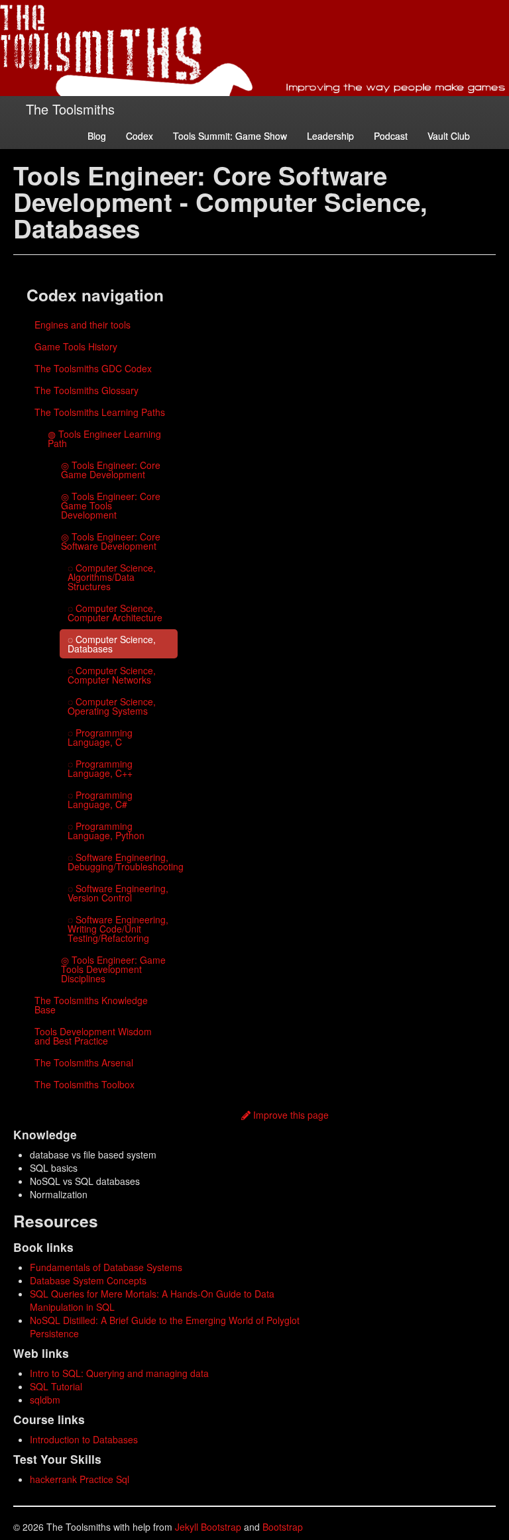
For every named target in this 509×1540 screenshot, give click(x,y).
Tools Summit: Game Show (230, 135)
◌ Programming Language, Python (106, 830)
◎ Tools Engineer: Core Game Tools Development (110, 505)
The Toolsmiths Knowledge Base (91, 1005)
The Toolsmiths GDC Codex (93, 368)
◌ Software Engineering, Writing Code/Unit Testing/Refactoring (118, 929)
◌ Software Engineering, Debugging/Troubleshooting (123, 861)
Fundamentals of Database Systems (106, 1267)
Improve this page (290, 1114)
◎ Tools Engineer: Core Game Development (110, 469)
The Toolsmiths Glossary (86, 390)
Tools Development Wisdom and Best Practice (93, 1036)
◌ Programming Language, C (100, 737)
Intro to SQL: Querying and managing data (119, 1373)
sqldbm (45, 1399)
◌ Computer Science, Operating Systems (112, 706)
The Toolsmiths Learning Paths (99, 412)
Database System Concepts (88, 1280)
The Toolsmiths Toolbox (84, 1084)
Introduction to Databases (84, 1439)
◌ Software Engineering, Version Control (118, 893)
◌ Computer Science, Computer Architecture (115, 612)
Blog (96, 135)
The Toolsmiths (70, 109)
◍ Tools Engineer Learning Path (104, 438)
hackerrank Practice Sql (79, 1479)
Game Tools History (75, 346)
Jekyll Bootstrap (208, 1526)
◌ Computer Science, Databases (112, 644)
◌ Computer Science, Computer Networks (112, 675)
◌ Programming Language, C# (100, 799)
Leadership (330, 135)
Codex (139, 135)
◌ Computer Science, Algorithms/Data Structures (112, 577)
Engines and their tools (82, 324)
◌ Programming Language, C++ (100, 768)
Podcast (391, 135)
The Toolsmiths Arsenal (83, 1062)
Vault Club (448, 135)
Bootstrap (282, 1526)
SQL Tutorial (56, 1386)
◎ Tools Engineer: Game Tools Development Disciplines (113, 969)
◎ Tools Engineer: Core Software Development (110, 541)
